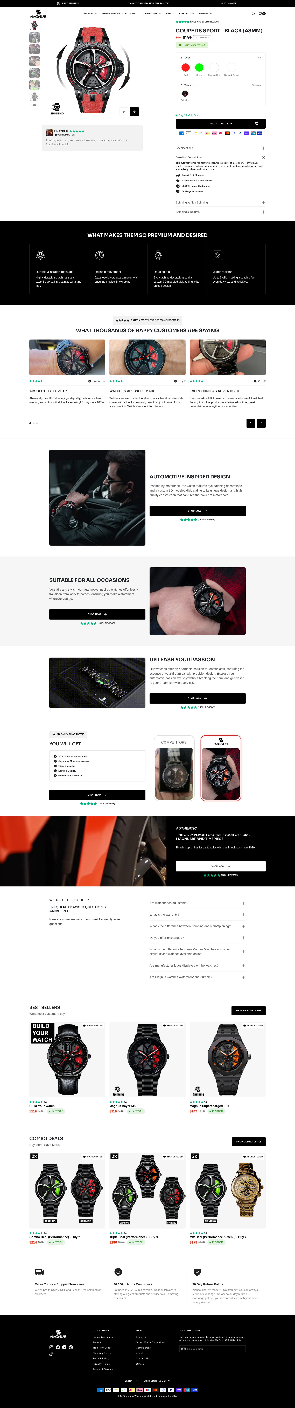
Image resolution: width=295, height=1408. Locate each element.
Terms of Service (103, 1369)
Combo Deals (144, 1347)
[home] (38, 13)
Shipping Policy (102, 1353)
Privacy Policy (101, 1364)
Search (97, 1342)
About (139, 1353)
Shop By (141, 1337)
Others (140, 1364)
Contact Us (142, 1358)
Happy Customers (103, 1337)
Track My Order (102, 1347)
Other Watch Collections (150, 1342)
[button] (90, 14)
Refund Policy (101, 1358)
